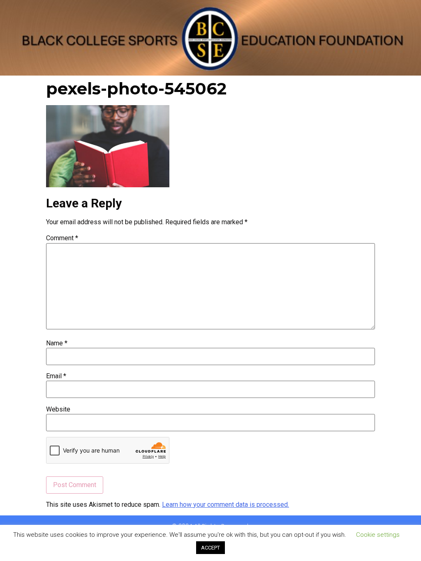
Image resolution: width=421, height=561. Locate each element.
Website (58, 409)
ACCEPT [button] (210, 548)
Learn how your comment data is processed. (225, 504)
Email (56, 376)
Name (56, 343)
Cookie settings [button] (378, 534)
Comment (62, 238)
